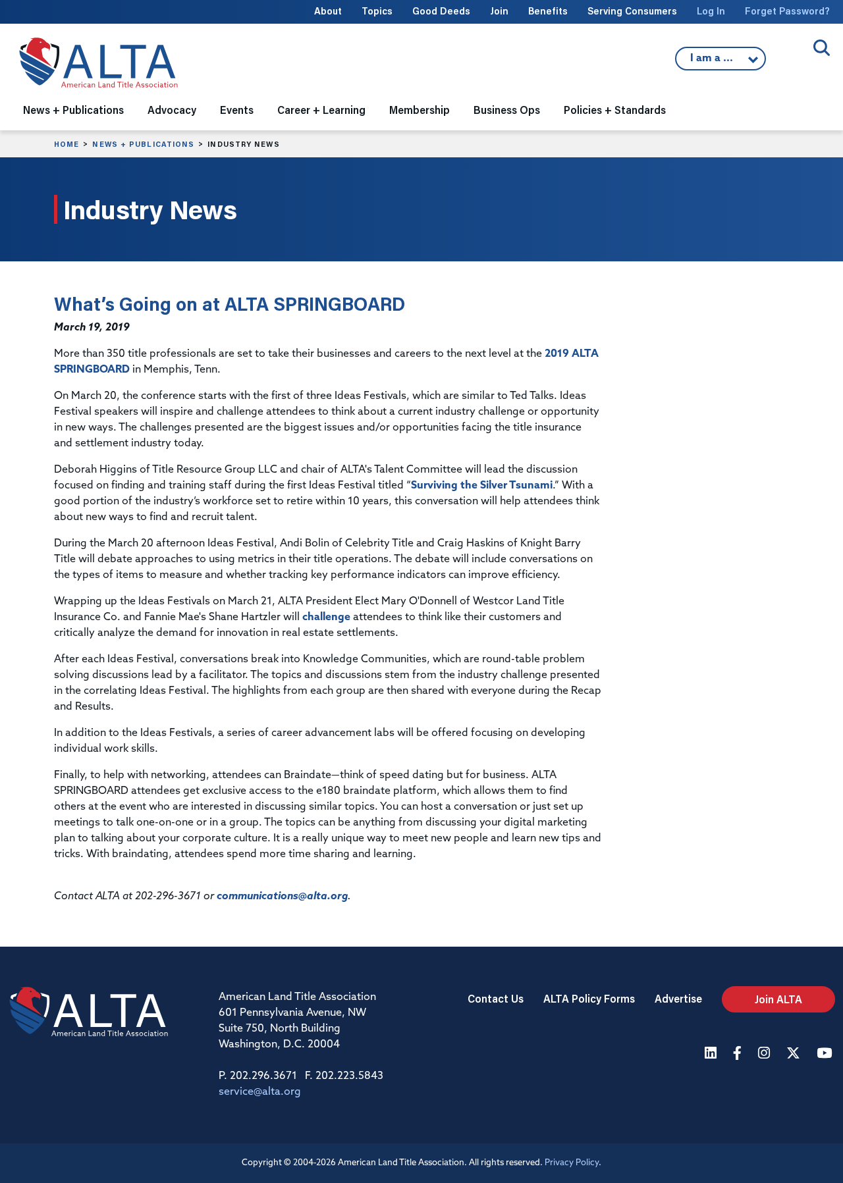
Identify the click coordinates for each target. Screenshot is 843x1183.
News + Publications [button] (73, 110)
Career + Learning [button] (321, 110)
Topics (377, 11)
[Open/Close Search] (821, 47)
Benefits (548, 11)
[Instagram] (765, 1054)
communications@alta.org (282, 896)
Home (66, 144)
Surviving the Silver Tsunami (482, 486)
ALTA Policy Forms (589, 998)
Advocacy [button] (172, 110)
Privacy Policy (572, 1163)
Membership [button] (419, 110)
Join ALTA (778, 999)
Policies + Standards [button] (615, 110)
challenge (326, 617)
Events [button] (237, 110)
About (328, 11)
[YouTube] (826, 1054)
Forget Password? (787, 11)
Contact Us (496, 998)
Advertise (678, 998)
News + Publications (143, 144)
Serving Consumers (632, 11)
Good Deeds (441, 11)
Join (499, 11)
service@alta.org (260, 1092)
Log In (711, 11)
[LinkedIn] (712, 1054)
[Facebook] (739, 1054)
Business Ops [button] (507, 110)
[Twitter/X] (794, 1054)
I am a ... (713, 61)
